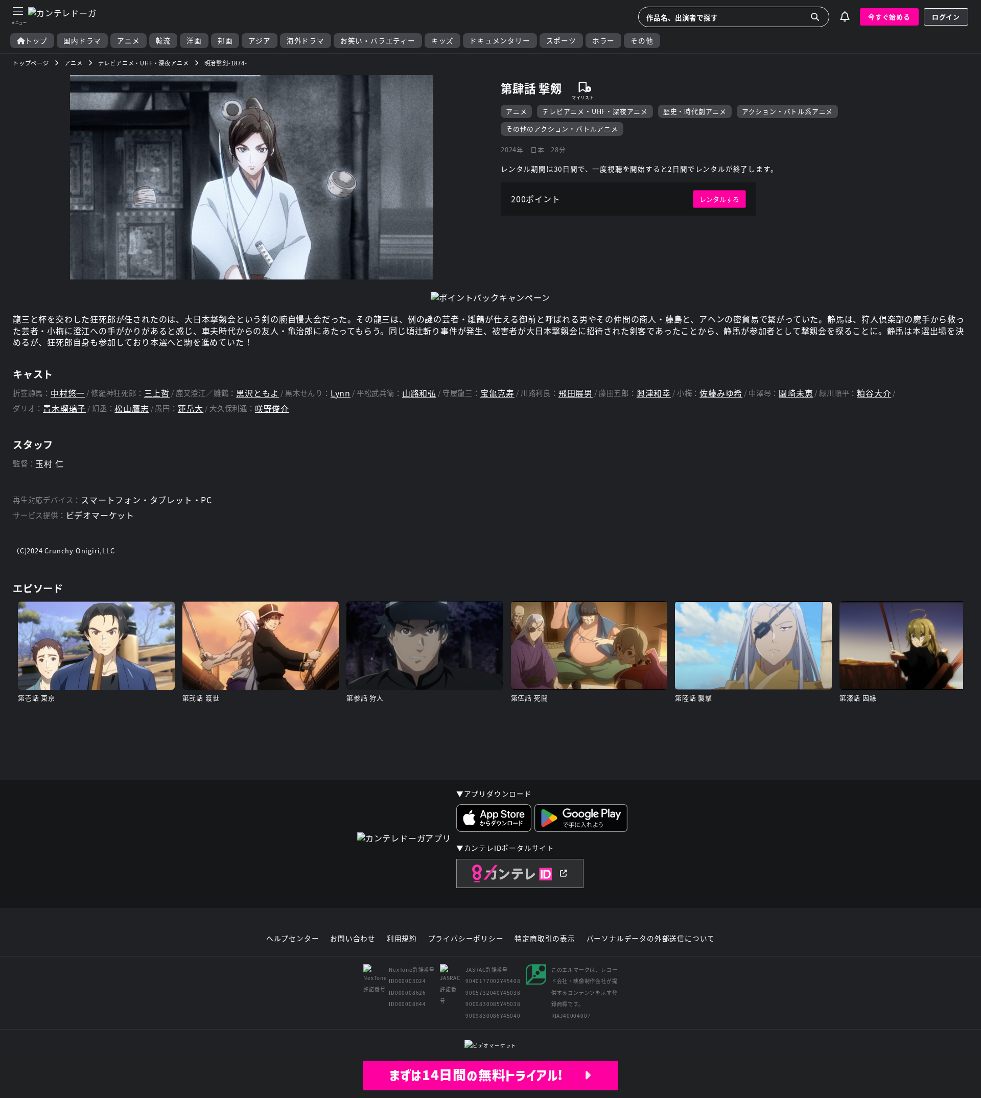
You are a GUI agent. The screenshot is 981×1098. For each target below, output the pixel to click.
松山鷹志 (131, 408)
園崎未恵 (796, 393)
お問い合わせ (353, 938)
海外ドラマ (305, 40)
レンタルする (719, 199)
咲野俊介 (272, 408)
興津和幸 (654, 393)
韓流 (163, 40)
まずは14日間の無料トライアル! (486, 1075)
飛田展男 (575, 393)
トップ (36, 40)
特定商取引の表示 (545, 938)
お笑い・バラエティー (377, 40)
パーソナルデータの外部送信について (651, 938)
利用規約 (402, 938)
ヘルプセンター (292, 938)
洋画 (194, 40)
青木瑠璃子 (64, 408)
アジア (259, 40)
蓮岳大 (190, 408)
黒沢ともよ (257, 393)
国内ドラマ (82, 40)
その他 (641, 40)
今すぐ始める (889, 16)
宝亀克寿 (497, 393)
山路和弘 (419, 393)
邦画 (225, 40)
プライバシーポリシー (466, 938)
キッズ (442, 40)
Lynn (341, 393)
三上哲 (157, 393)
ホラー (603, 40)
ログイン (946, 16)
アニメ (128, 40)
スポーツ (561, 40)
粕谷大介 (874, 393)
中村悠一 (68, 393)
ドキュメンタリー (500, 40)
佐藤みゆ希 (720, 393)
